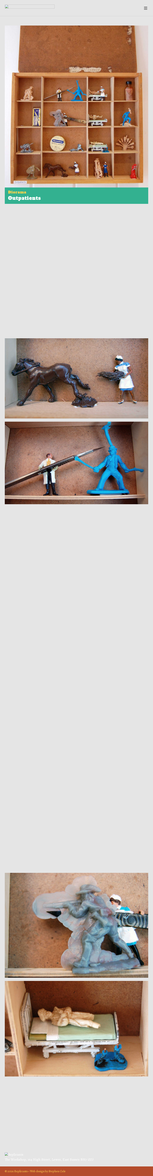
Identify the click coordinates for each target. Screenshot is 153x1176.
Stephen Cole (57, 1171)
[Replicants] (30, 8)
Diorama (17, 192)
